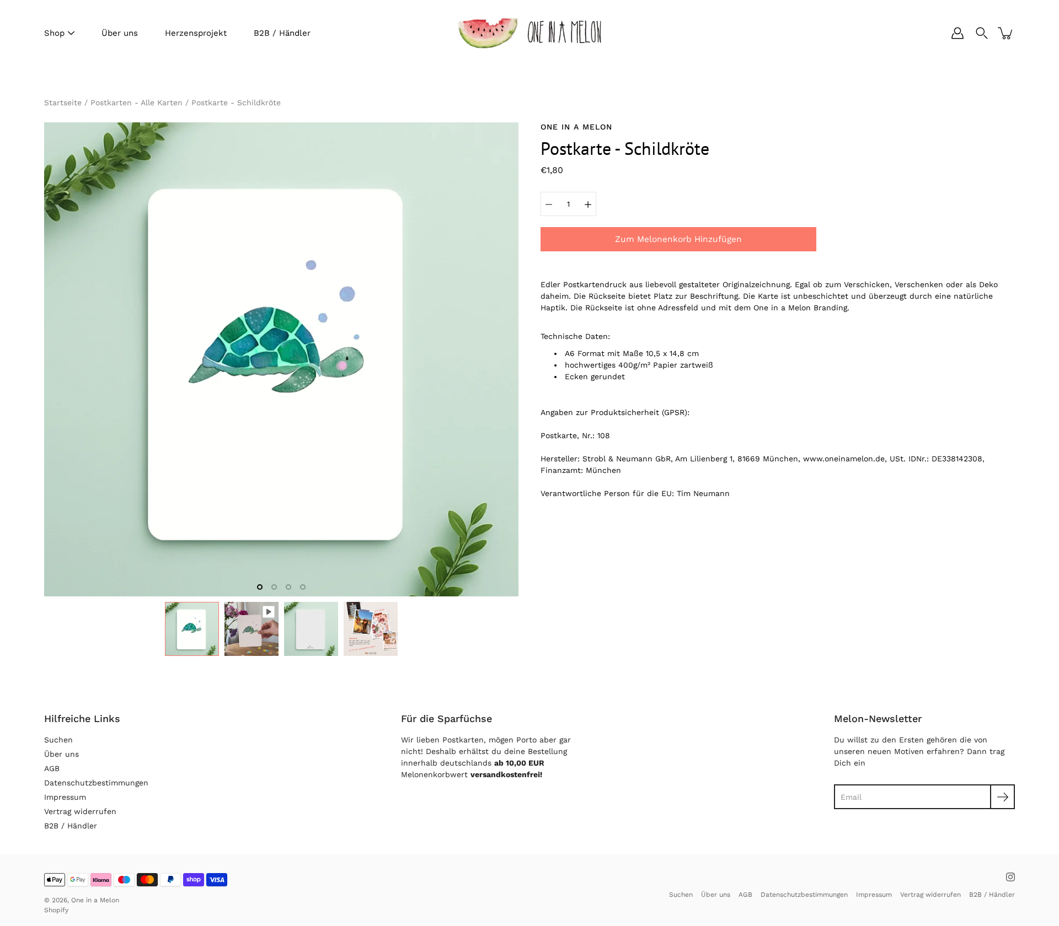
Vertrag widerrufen (80, 811)
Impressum (65, 797)
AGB (52, 768)
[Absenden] (1002, 796)
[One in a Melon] (529, 33)
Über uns (119, 33)
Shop (54, 33)
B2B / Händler (282, 33)
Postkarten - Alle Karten (136, 102)
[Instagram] (1010, 877)
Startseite (63, 102)
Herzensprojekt (196, 33)
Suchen (58, 739)
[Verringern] (549, 204)
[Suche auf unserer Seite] (982, 33)
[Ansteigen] (588, 204)
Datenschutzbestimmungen (96, 782)
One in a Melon (95, 900)
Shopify (56, 910)
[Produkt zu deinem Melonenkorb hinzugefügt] (1006, 33)
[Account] (957, 33)
